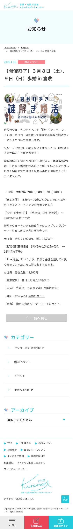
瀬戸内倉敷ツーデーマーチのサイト (38, 304)
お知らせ (25, 47)
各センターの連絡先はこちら (19, 498)
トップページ (10, 47)
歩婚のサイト (36, 296)
